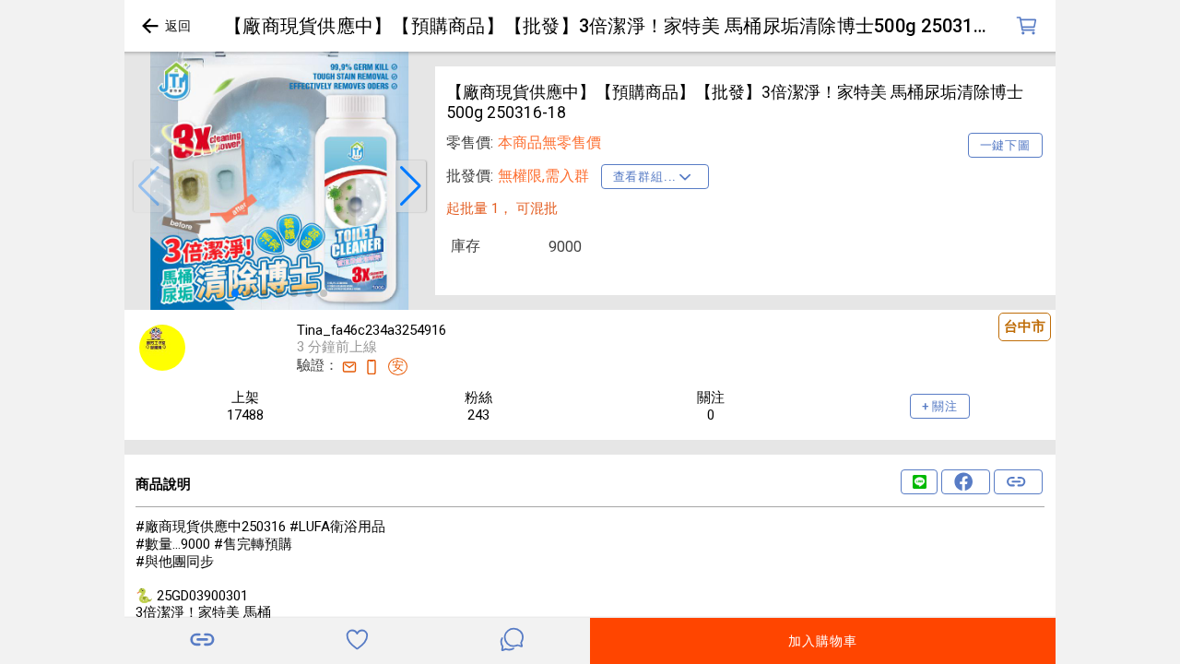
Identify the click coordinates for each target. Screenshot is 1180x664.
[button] (148, 186)
